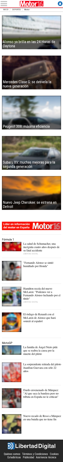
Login (60, 3)
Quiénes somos (12, 454)
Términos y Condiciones (35, 454)
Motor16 (31, 4)
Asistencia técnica (46, 457)
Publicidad (28, 457)
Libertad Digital (31, 446)
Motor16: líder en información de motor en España (31, 226)
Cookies (54, 454)
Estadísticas (14, 457)
